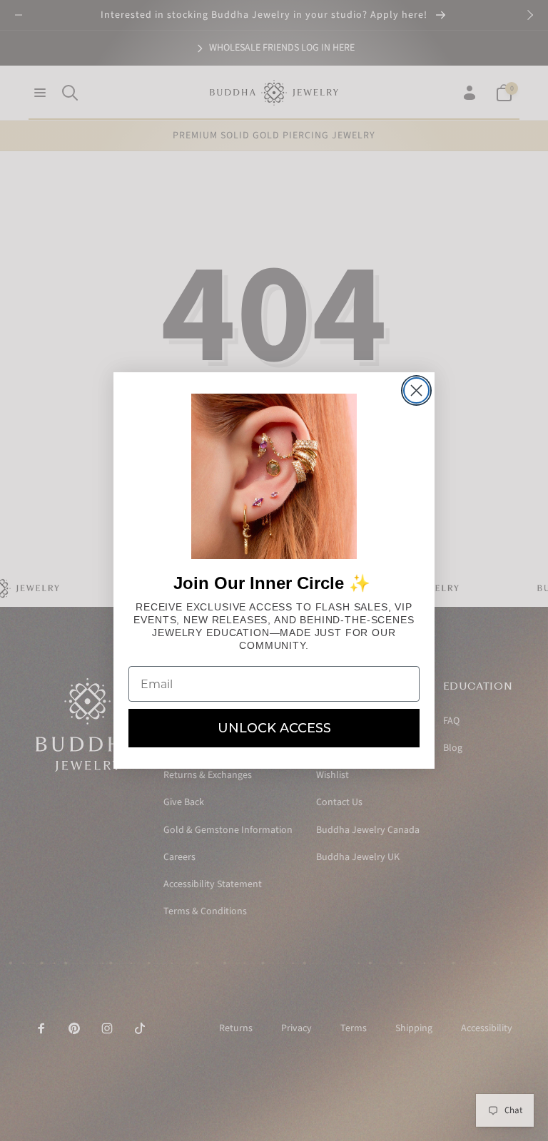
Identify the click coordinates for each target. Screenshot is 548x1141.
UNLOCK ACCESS (274, 728)
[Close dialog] (416, 390)
